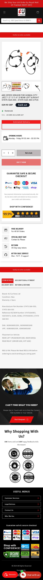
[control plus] (13, 153)
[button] (4, 12)
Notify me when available (21, 35)
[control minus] (3, 153)
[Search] (39, 20)
